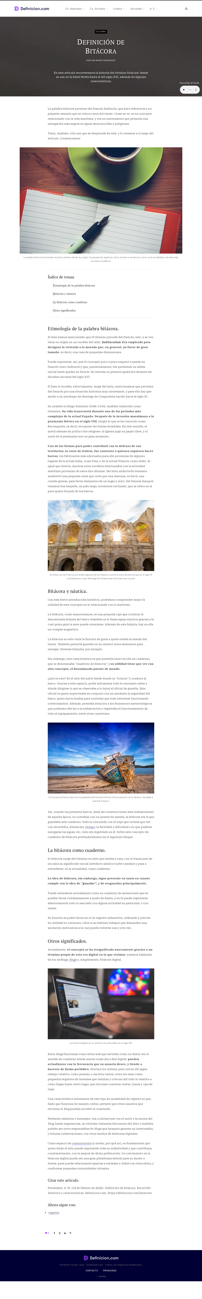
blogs (73, 959)
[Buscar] (186, 8)
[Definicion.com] (31, 8)
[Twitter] (59, 1233)
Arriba (102, 1277)
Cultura (101, 32)
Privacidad (110, 1270)
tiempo (90, 827)
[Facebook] (54, 1233)
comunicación (82, 1143)
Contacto (92, 1270)
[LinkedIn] (65, 1233)
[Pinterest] (70, 1233)
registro (54, 1212)
